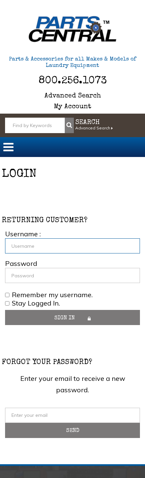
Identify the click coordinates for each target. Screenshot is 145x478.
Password (21, 263)
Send (72, 431)
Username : (23, 234)
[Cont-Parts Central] (72, 29)
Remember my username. (52, 294)
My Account (72, 107)
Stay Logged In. (36, 303)
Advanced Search (73, 96)
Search (87, 122)
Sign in (65, 318)
